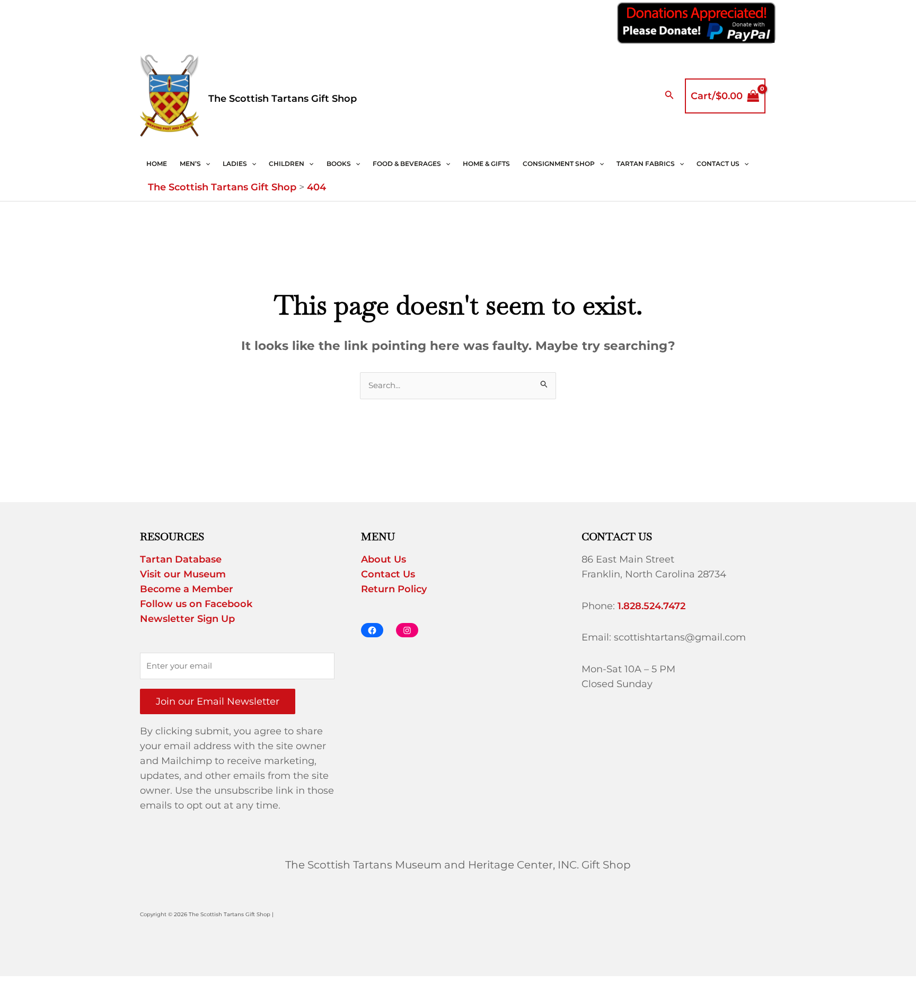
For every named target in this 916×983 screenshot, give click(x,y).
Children (286, 164)
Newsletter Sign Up (187, 619)
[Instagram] (407, 630)
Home (156, 164)
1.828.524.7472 (651, 606)
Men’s (190, 164)
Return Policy (394, 589)
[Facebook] (372, 630)
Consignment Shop (559, 164)
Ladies (235, 164)
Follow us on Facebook (196, 604)
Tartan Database (181, 559)
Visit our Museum (183, 574)
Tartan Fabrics (645, 164)
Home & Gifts (486, 164)
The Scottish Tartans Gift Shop (282, 98)
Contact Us (718, 164)
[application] (205, 163)
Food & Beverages (407, 164)
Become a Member (186, 589)
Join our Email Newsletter (217, 701)
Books (339, 164)
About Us (383, 559)
